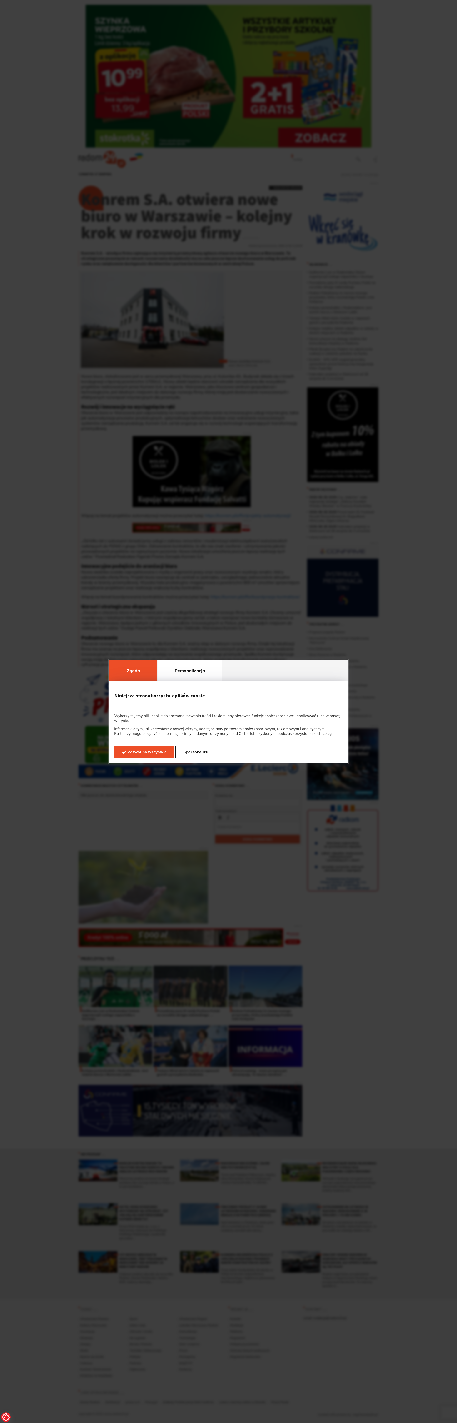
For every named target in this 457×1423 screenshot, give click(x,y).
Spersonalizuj (196, 752)
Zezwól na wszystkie (147, 752)
